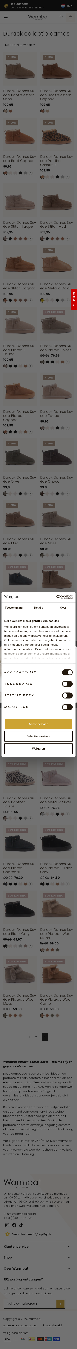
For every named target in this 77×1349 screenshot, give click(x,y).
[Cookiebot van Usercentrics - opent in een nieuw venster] (56, 597)
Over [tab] (63, 607)
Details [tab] (38, 607)
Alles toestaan (38, 724)
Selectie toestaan (38, 736)
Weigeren (38, 748)
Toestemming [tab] (14, 607)
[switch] (67, 684)
